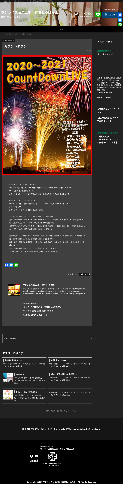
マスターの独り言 (106, 42)
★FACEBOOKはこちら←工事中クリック (108, 119)
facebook (31, 456)
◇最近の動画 (103, 136)
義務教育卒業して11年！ (14, 360)
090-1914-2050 (83, 13)
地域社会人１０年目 (58, 360)
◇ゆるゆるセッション (107, 139)
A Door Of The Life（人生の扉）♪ (64, 374)
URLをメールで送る (52, 466)
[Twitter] (120, 19)
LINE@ (34, 460)
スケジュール (113, 14)
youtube (36, 456)
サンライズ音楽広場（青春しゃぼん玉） (31, 12)
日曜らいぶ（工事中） (109, 142)
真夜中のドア (21, 374)
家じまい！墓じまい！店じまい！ (28, 391)
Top (61, 29)
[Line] (120, 24)
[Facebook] (120, 15)
